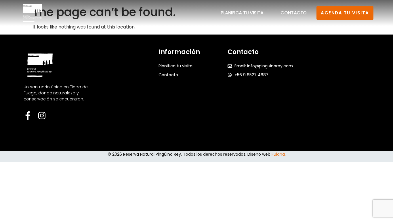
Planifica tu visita (242, 12)
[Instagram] (42, 115)
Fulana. (279, 154)
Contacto (293, 12)
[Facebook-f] (28, 115)
